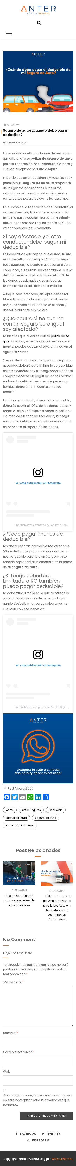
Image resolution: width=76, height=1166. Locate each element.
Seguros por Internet (20, 825)
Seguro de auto (45, 818)
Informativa (11, 124)
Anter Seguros (31, 810)
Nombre (10, 1033)
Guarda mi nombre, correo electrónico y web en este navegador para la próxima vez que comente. (37, 1100)
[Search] (39, 22)
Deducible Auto (16, 818)
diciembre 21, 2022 (15, 142)
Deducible (56, 810)
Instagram (40, 1140)
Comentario (13, 981)
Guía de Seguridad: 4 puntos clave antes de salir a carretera (18, 900)
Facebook (28, 1134)
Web (6, 1071)
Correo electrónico (19, 1052)
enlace (23, 352)
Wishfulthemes (62, 1159)
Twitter (53, 1134)
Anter (9, 810)
